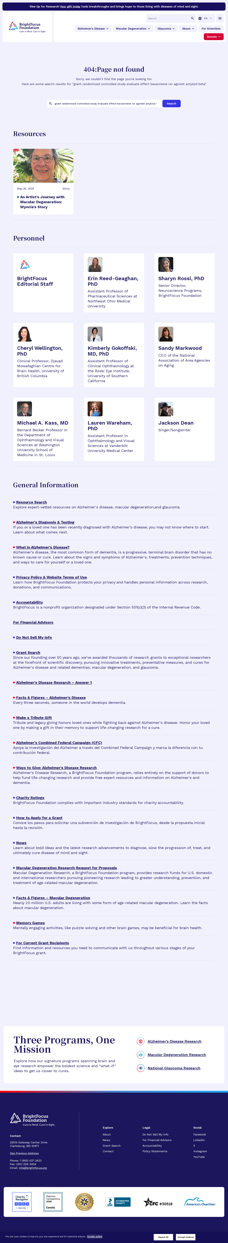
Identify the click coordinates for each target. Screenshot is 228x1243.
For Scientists (211, 28)
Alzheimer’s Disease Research (174, 1041)
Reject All (163, 1237)
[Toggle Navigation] (220, 18)
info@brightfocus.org (33, 1167)
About (107, 1134)
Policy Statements (155, 1151)
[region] (114, 1237)
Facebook (199, 1134)
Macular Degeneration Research (177, 1055)
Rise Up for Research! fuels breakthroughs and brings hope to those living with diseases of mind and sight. (114, 6)
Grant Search (112, 1145)
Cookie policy (94, 1236)
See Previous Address (24, 1153)
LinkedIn (199, 1140)
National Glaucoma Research (174, 1068)
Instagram (200, 1151)
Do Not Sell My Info (155, 1134)
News (106, 1140)
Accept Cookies (186, 1237)
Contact (108, 1151)
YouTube (199, 1156)
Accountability (152, 1145)
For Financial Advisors (157, 1140)
